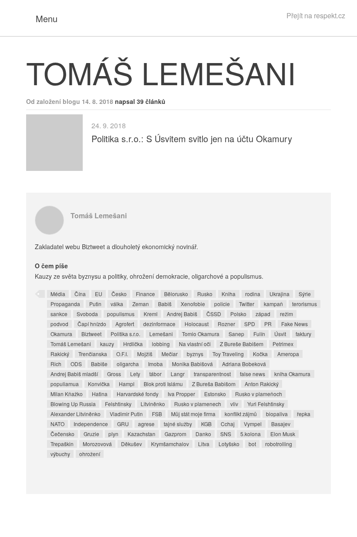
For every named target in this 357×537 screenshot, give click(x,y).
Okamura (61, 333)
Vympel (253, 423)
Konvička (99, 383)
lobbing (161, 343)
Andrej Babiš (182, 313)
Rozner (226, 323)
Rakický (60, 353)
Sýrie (305, 293)
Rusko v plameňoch (258, 393)
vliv (234, 403)
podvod (59, 323)
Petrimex (283, 343)
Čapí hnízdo (91, 323)
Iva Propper (181, 393)
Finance (145, 293)
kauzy (107, 343)
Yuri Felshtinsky (265, 403)
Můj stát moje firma (193, 413)
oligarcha (128, 363)
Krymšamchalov (170, 443)
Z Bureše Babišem (241, 343)
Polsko (238, 313)
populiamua (65, 383)
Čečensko (62, 433)
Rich (56, 363)
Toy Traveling (228, 353)
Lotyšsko (229, 443)
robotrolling (278, 443)
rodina (252, 293)
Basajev (280, 423)
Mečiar (170, 353)
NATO (57, 423)
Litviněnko (153, 403)
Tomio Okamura (200, 333)
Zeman (140, 303)
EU (98, 293)
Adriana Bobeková (244, 363)
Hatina (100, 393)
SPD (249, 323)
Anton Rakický (262, 383)
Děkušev (131, 443)
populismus (121, 313)
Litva (203, 443)
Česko (119, 293)
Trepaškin (62, 443)
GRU (123, 423)
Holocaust (197, 323)
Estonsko (215, 393)
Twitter (246, 303)
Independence (91, 423)
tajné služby (178, 423)
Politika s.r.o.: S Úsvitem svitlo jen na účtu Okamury (191, 138)
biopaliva (277, 413)
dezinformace (159, 323)
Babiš (165, 303)
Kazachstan (141, 433)
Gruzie (91, 433)
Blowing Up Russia (73, 403)
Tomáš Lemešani (99, 215)
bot (252, 443)
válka (117, 303)
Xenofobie (193, 303)
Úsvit (280, 333)
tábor (155, 373)
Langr (178, 373)
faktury (303, 333)
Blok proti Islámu (163, 383)
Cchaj (228, 423)
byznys (195, 353)
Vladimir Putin (126, 413)
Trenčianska (92, 353)
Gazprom (175, 433)
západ (263, 313)
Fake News (294, 323)
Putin (95, 303)
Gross (114, 373)
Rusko (204, 293)
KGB (206, 423)
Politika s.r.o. (125, 333)
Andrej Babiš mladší (74, 373)
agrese (146, 423)
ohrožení (89, 453)
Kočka (260, 353)
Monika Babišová (192, 363)
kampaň (273, 303)
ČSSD (213, 313)
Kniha (229, 293)
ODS (76, 363)
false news (252, 373)
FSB (157, 413)
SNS (225, 433)
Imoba (155, 363)
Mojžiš (144, 353)
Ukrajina (279, 293)
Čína (80, 293)
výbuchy (60, 453)
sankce (59, 313)
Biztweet (91, 333)
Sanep (236, 333)
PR (268, 323)
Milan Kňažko (67, 393)
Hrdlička (133, 343)
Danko (203, 433)
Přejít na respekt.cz (315, 15)
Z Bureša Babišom (214, 383)
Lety (135, 373)
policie (222, 303)
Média (58, 293)
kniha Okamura (292, 373)
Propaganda (65, 303)
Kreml (151, 313)
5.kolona (250, 433)
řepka (303, 413)
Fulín (259, 333)
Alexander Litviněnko (76, 413)
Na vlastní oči (195, 343)
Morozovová (97, 443)
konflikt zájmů (241, 413)
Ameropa (288, 353)
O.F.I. (122, 353)
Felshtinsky (118, 403)
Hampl (127, 383)
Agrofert (124, 323)
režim (286, 313)
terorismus (304, 303)
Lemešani (161, 333)
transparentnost (212, 373)
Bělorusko (176, 293)
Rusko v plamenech (197, 403)
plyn (113, 433)
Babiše (99, 363)
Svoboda (87, 313)
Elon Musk (282, 433)
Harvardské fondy (137, 393)
